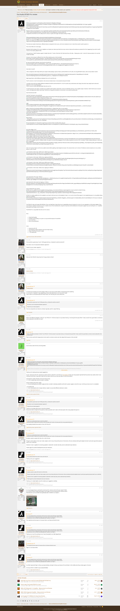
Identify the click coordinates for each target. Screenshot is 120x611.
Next (26, 18)
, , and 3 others (34, 427)
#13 (101, 430)
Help (100, 606)
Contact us (84, 606)
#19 (101, 541)
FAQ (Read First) (21, 4)
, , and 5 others (33, 394)
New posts (19, 6)
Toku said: (29, 513)
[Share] (100, 21)
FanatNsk (22, 589)
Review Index (35, 4)
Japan (24, 500)
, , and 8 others (34, 236)
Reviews (28, 4)
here (74, 9)
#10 (101, 357)
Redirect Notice (29, 271)
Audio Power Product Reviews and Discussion (39, 585)
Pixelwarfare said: (30, 359)
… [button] (22, 18)
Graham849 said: (30, 286)
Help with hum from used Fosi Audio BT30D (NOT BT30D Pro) (36, 580)
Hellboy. (98, 589)
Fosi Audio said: (30, 419)
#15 (101, 467)
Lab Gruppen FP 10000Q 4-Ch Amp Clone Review (33, 596)
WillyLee (22, 581)
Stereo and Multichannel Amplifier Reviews (36, 581)
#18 (101, 525)
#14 (101, 452)
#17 (101, 511)
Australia (23, 252)
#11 (101, 397)
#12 (101, 416)
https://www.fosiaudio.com (35, 389)
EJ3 (99, 597)
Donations (55, 4)
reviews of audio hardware (39, 9)
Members (61, 4)
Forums (41, 4)
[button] (51, 5)
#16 (101, 487)
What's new (47, 4)
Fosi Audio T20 (66, 374)
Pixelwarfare (20, 16)
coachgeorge (23, 585)
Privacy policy (95, 606)
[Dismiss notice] (101, 9)
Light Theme (20, 606)
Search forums (24, 6)
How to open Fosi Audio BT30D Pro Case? (31, 584)
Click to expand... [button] (64, 370)
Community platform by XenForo (53, 608)
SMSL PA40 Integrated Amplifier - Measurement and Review (35, 592)
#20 (101, 555)
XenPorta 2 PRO (55, 609)
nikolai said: (29, 332)
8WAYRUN (65, 609)
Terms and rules (89, 606)
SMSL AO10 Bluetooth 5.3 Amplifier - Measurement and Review (36, 588)
